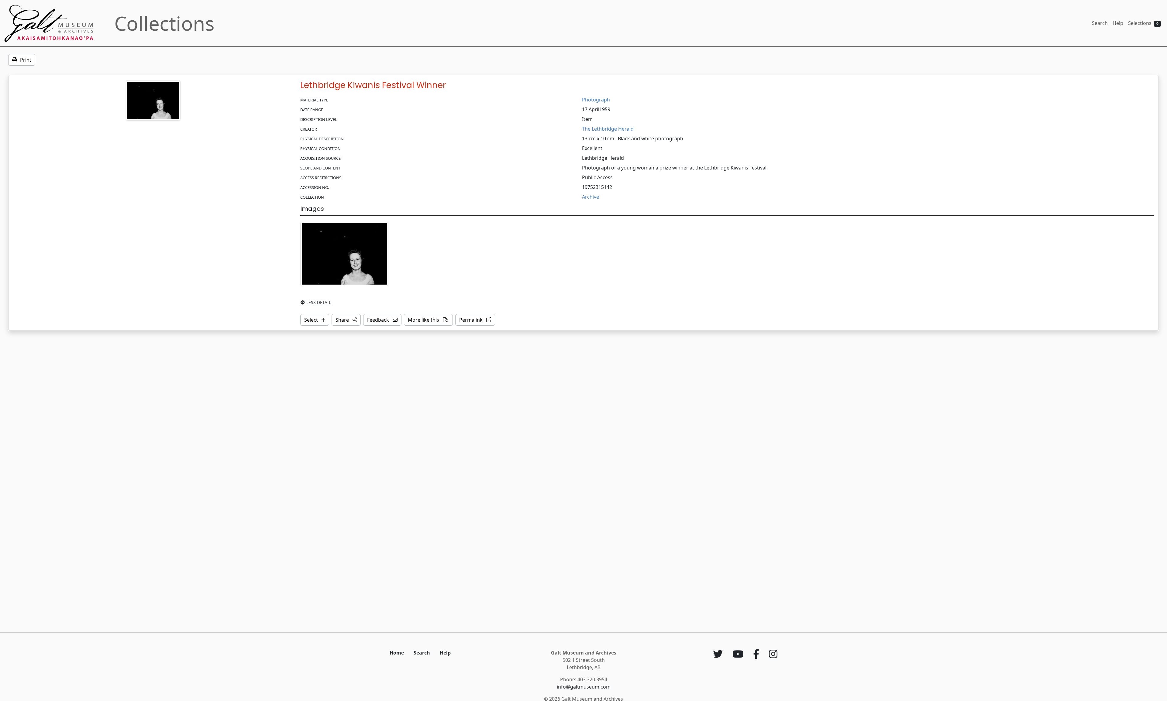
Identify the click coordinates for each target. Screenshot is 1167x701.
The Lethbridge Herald (608, 128)
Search (1100, 23)
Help (1118, 23)
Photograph (596, 99)
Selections (1143, 23)
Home (397, 652)
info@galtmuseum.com (584, 686)
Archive (590, 196)
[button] (346, 320)
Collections (164, 23)
